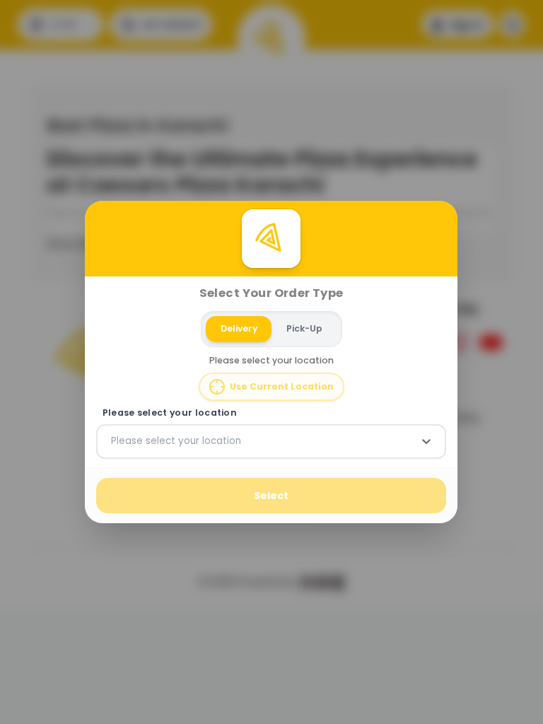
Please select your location (170, 413)
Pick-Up (304, 328)
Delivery (239, 328)
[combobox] (112, 441)
